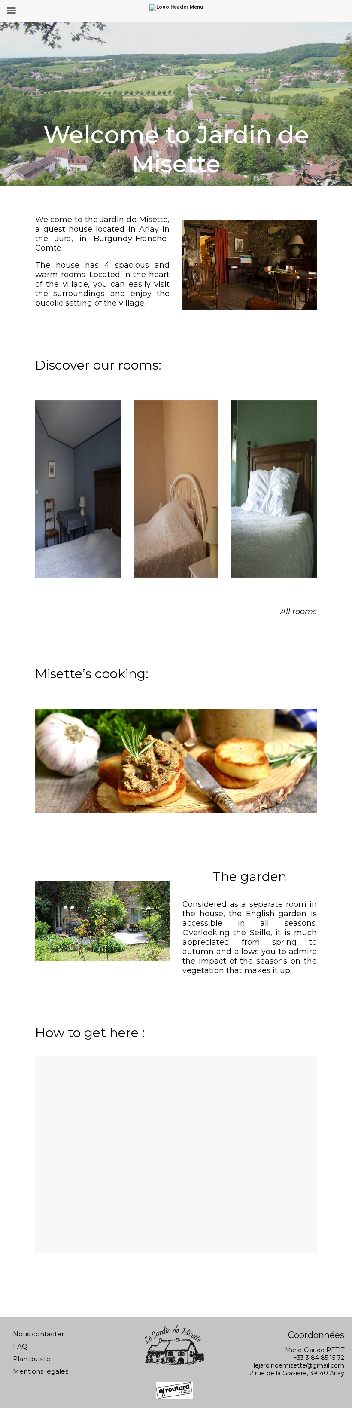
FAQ (20, 1346)
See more (77, 474)
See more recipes (308, 829)
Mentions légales (40, 1371)
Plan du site (32, 1359)
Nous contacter (38, 1334)
